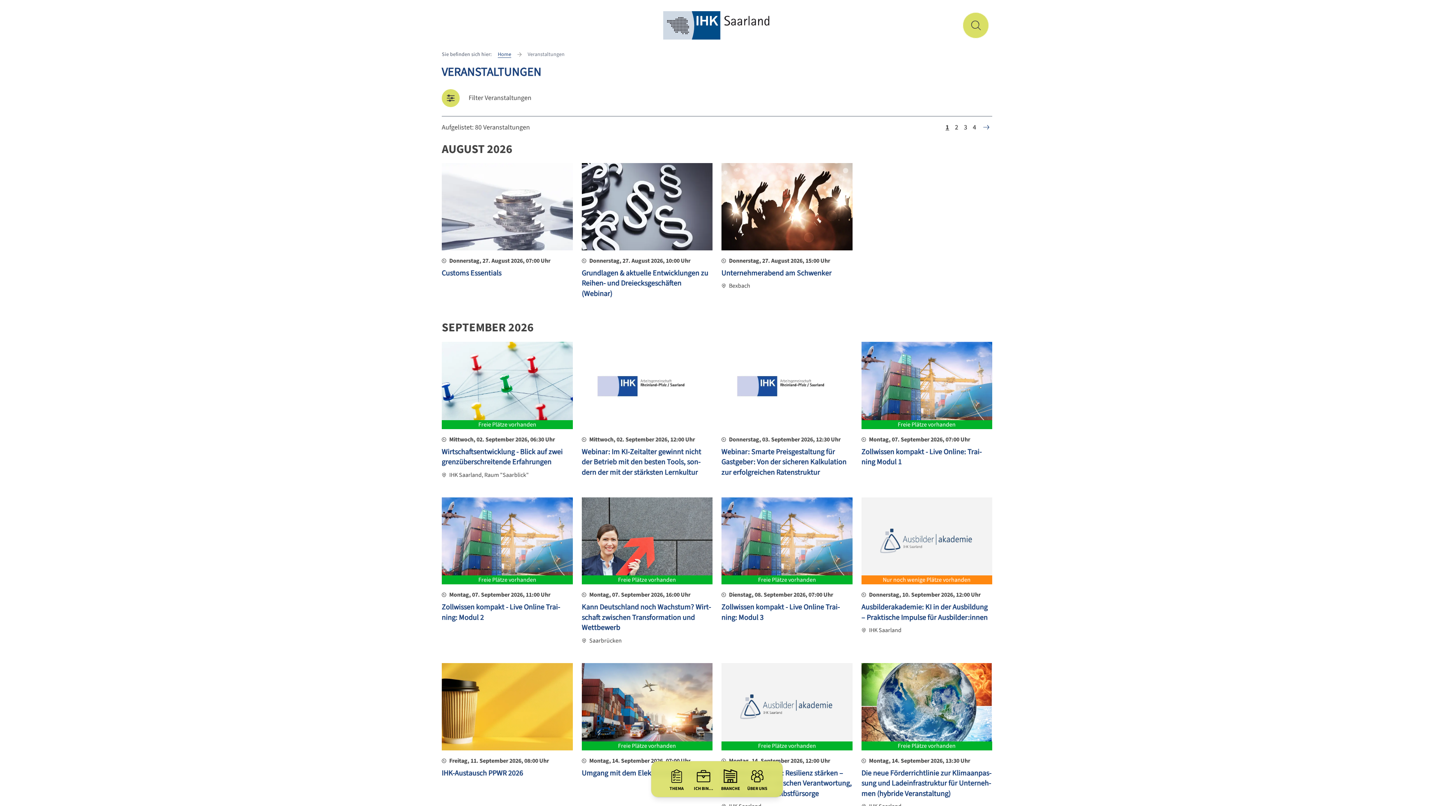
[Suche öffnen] (975, 25)
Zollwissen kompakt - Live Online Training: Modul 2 (501, 612)
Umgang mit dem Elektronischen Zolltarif (646, 773)
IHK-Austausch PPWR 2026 (482, 773)
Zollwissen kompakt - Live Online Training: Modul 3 (780, 612)
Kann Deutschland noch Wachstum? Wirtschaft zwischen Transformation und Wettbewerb (646, 617)
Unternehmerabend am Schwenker (776, 273)
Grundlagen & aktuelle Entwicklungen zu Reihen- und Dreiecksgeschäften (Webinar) (645, 283)
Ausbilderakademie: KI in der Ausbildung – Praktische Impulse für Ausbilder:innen (925, 612)
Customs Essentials (472, 273)
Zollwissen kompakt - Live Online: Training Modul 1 (922, 457)
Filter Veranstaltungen (500, 98)
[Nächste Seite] (986, 127)
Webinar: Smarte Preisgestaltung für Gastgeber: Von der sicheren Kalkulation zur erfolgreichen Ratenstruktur (784, 462)
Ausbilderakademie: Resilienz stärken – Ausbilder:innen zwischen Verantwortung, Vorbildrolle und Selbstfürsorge (786, 783)
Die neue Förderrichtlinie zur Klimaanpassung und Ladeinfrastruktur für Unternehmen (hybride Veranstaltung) (926, 783)
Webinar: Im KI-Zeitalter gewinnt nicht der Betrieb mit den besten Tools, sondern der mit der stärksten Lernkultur (641, 462)
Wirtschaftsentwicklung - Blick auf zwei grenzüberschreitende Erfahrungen (502, 457)
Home (504, 54)
